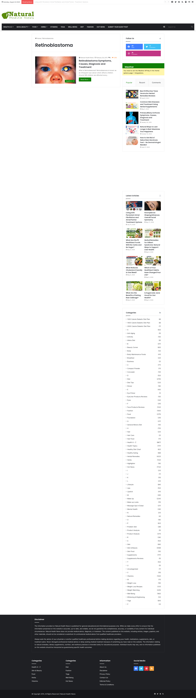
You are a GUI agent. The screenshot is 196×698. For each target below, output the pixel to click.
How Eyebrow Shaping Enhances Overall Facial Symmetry (54, 2)
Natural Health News (87, 57)
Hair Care (130, 435)
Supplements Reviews (135, 558)
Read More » (85, 79)
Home (39, 38)
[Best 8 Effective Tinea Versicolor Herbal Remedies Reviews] (132, 94)
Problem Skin (132, 527)
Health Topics (132, 446)
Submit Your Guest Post (118, 27)
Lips (128, 488)
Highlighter (131, 463)
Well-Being (72, 27)
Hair (128, 432)
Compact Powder (133, 368)
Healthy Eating (132, 453)
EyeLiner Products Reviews (137, 397)
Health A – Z (131, 442)
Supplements (132, 555)
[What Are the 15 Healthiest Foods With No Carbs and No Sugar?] (134, 233)
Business (130, 361)
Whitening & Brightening (136, 597)
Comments (156, 82)
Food (34, 27)
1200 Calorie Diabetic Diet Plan (138, 319)
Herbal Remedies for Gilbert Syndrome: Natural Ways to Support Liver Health (152, 245)
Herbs (43, 27)
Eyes (129, 400)
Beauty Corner (132, 347)
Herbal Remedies (133, 456)
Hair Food (130, 439)
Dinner (129, 386)
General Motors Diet (134, 425)
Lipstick (130, 491)
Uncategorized (132, 569)
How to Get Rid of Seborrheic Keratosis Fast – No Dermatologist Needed (150, 141)
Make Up (130, 499)
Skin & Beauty (22, 27)
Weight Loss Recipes (134, 586)
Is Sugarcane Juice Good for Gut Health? (152, 295)
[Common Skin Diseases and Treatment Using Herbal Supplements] (132, 105)
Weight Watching (133, 590)
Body (129, 351)
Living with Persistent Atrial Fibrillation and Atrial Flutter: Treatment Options (134, 217)
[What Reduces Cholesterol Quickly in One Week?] (134, 260)
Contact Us (104, 677)
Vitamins (54, 27)
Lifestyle (130, 484)
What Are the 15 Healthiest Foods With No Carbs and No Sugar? (133, 243)
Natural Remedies (133, 516)
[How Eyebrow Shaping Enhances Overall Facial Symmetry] (152, 205)
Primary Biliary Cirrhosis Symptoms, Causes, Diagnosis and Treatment (150, 116)
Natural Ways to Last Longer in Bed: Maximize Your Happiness (150, 129)
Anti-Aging (131, 333)
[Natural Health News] (18, 14)
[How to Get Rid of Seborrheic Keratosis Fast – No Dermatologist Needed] (132, 141)
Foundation (131, 418)
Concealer (131, 372)
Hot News (101, 27)
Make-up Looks (132, 502)
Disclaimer (103, 670)
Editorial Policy (105, 681)
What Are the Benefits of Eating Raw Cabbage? (133, 295)
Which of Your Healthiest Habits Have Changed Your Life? (152, 271)
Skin (128, 544)
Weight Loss (131, 583)
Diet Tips (130, 382)
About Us (103, 667)
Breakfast (130, 358)
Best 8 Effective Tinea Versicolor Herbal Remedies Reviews (149, 93)
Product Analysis (133, 530)
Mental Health (132, 509)
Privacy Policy (105, 674)
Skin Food (130, 551)
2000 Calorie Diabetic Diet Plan (138, 326)
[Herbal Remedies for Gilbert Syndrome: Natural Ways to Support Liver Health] (152, 233)
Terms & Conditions (107, 685)
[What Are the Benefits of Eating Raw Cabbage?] (134, 286)
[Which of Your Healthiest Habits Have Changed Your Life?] (152, 260)
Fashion (90, 27)
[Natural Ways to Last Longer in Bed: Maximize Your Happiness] (132, 130)
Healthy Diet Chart (134, 449)
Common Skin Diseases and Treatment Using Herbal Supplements (149, 104)
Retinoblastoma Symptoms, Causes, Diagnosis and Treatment (95, 64)
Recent (142, 82)
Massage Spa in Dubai (135, 506)
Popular (129, 82)
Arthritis (130, 337)
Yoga (63, 27)
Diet (82, 27)
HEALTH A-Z (7, 27)
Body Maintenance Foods (136, 354)
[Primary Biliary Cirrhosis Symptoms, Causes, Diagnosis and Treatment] (132, 118)
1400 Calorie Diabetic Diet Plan (138, 323)
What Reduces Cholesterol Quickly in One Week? (134, 270)
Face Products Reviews (136, 407)
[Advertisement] (130, 11)
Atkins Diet (131, 340)
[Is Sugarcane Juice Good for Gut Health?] (152, 286)
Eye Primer (131, 393)
